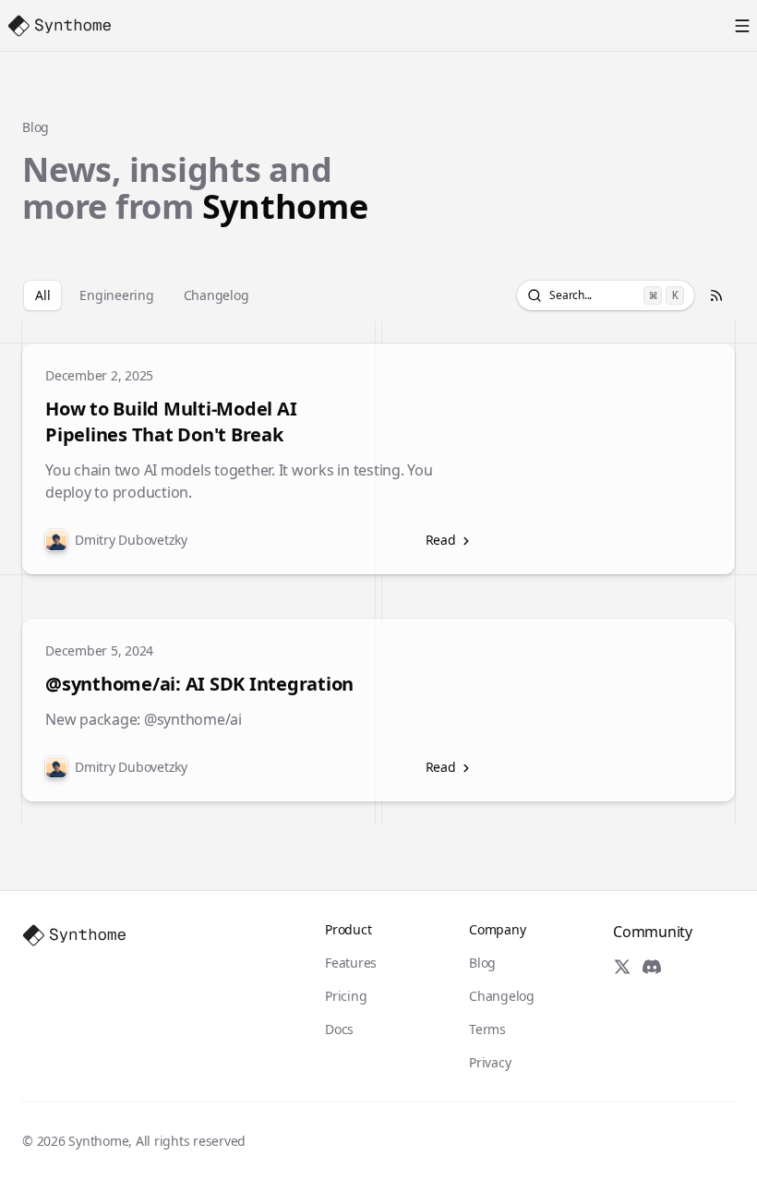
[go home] (74, 935)
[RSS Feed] (716, 295)
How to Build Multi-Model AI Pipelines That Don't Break (170, 421)
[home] (59, 26)
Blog (35, 127)
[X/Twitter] (622, 966)
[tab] (42, 295)
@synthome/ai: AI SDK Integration (199, 683)
